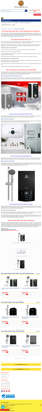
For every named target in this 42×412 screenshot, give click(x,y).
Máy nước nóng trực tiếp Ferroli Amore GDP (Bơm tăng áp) (10, 318)
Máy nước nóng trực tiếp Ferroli (12, 302)
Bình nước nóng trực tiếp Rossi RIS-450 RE (30, 288)
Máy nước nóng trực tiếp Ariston (12, 331)
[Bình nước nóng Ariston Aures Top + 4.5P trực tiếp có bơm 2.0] (11, 341)
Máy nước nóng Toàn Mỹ (5, 386)
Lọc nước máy (3, 376)
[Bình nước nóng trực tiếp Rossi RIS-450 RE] (31, 283)
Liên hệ (13, 24)
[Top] (40, 405)
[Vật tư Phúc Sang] (21, 4)
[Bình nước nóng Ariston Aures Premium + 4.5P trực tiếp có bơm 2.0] (31, 341)
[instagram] (9, 391)
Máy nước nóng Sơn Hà (5, 385)
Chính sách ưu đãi (6, 24)
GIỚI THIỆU (15, 22)
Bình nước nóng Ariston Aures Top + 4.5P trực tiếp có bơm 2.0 (10, 346)
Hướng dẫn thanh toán (25, 22)
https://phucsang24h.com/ (10, 229)
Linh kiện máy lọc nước (5, 374)
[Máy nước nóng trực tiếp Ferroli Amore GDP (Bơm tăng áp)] (11, 312)
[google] (7, 391)
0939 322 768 (20, 369)
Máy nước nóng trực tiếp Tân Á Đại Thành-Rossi (17, 273)
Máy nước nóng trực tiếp (19, 28)
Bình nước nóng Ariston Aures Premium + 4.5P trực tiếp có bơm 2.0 (30, 346)
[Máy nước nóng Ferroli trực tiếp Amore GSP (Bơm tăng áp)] (31, 312)
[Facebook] (2, 391)
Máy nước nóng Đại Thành (5, 383)
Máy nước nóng (10, 28)
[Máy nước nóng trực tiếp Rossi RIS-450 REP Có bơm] (11, 283)
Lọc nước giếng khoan (5, 377)
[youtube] (4, 391)
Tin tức (10, 22)
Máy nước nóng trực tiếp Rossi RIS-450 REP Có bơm (11, 289)
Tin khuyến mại (37, 14)
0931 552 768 (20, 364)
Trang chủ (4, 22)
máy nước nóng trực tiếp (17, 36)
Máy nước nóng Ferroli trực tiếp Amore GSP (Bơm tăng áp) (30, 318)
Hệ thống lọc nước (5, 372)
